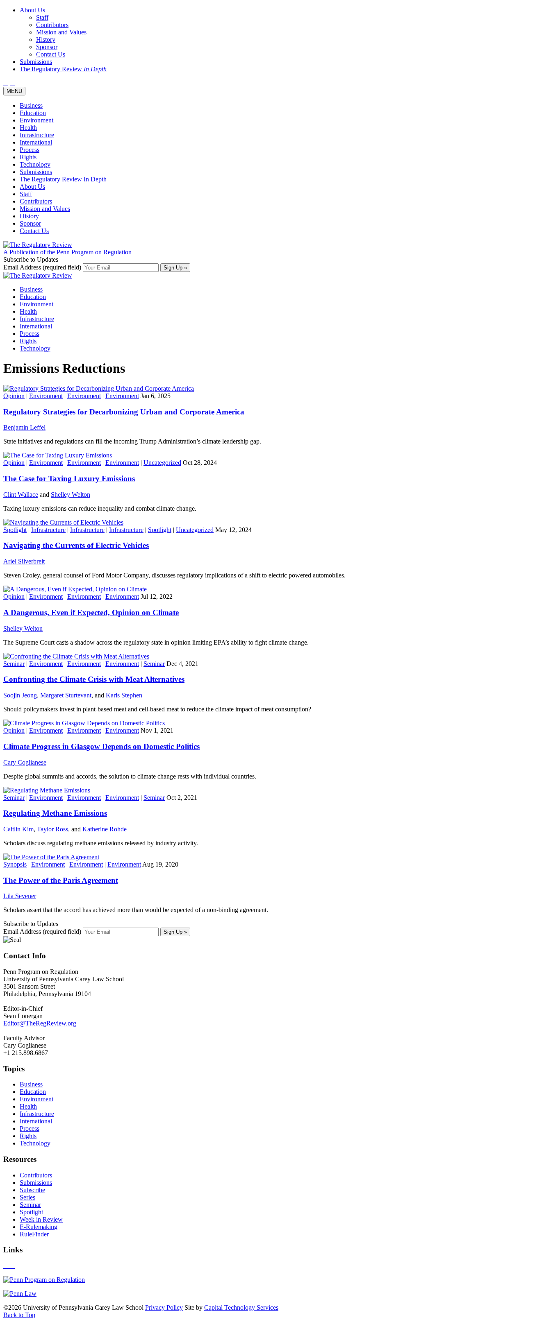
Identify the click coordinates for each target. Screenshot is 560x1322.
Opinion (14, 395)
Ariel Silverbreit (24, 561)
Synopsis (15, 864)
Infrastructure (37, 134)
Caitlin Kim (18, 829)
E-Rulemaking (38, 1226)
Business (31, 105)
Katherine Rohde (104, 829)
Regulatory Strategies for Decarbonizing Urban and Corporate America (123, 411)
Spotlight (15, 529)
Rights (28, 157)
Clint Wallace (20, 494)
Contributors (36, 201)
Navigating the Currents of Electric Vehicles (76, 545)
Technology (35, 164)
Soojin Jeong (20, 695)
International (36, 142)
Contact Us (34, 230)
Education (33, 112)
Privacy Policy (164, 1307)
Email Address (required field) (43, 267)
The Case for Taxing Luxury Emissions (69, 478)
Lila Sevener (19, 895)
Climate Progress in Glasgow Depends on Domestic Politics (101, 746)
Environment (36, 120)
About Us (32, 186)
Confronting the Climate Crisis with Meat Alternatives (93, 679)
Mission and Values (45, 208)
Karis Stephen (124, 695)
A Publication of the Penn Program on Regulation (67, 252)
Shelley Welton (70, 494)
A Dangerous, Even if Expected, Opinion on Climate (91, 612)
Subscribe (32, 1189)
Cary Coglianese (24, 762)
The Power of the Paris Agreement (60, 880)
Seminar (14, 663)
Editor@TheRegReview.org (39, 1023)
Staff (26, 193)
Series (27, 1197)
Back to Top (19, 1314)
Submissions (36, 171)
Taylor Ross (52, 829)
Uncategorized (162, 462)
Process (29, 149)
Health (28, 127)
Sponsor (30, 223)
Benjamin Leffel (24, 427)
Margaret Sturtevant (65, 695)
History (29, 216)
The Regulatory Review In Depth (63, 179)
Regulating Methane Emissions (55, 813)
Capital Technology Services (241, 1307)
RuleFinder (34, 1234)
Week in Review (41, 1219)
